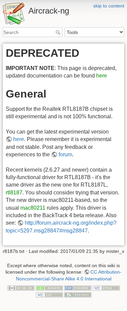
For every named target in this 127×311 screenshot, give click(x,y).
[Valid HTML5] (106, 287)
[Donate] (49, 287)
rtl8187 (14, 192)
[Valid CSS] (49, 294)
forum (65, 154)
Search (59, 32)
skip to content (108, 5)
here (101, 76)
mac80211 (32, 208)
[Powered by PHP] (77, 287)
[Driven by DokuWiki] (77, 294)
